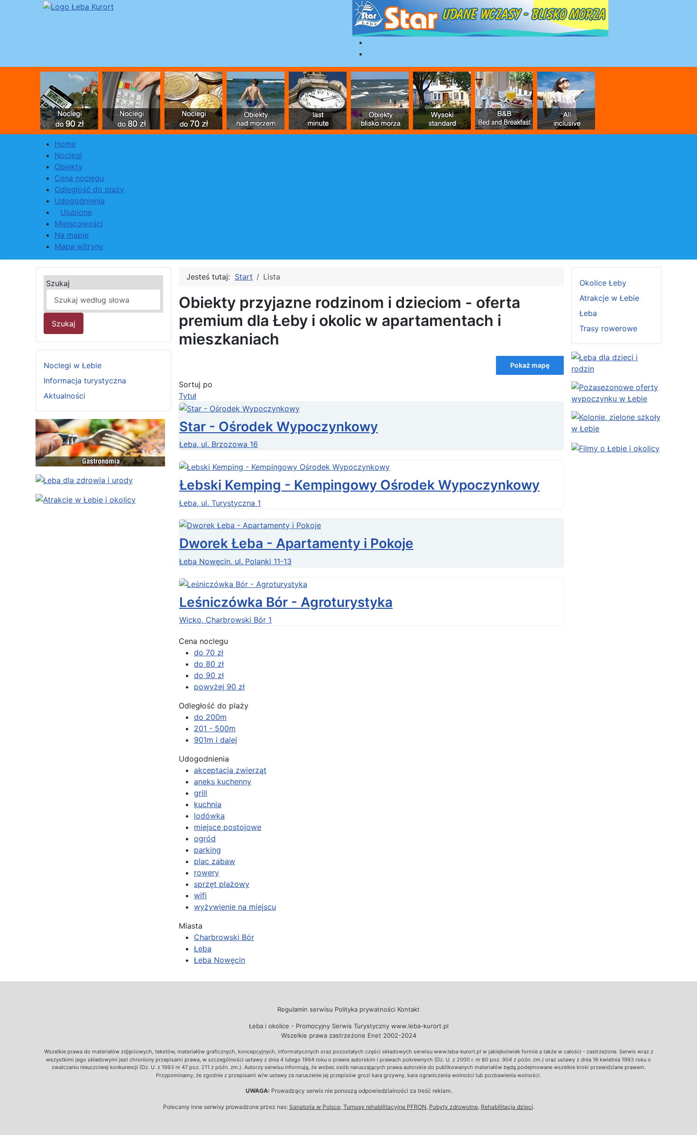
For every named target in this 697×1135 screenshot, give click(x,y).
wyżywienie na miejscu (235, 907)
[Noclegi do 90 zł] (69, 99)
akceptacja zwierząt (230, 770)
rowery (206, 872)
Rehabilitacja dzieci (507, 1106)
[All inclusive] (566, 99)
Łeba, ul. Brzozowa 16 (218, 444)
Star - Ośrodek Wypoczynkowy (278, 427)
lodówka (209, 815)
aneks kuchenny (222, 781)
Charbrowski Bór (224, 937)
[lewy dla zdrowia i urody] (84, 479)
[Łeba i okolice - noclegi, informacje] (78, 5)
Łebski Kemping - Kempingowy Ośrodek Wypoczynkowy (359, 485)
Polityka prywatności (365, 1009)
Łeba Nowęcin (219, 960)
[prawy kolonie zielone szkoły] (616, 422)
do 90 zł (209, 675)
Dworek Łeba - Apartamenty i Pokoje (296, 543)
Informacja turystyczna (85, 380)
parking (207, 850)
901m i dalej (215, 739)
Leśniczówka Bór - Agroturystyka (286, 602)
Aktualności (64, 395)
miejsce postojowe (227, 827)
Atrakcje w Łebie (609, 298)
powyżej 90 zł (219, 686)
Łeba (202, 948)
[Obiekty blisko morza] (380, 99)
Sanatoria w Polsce (314, 1106)
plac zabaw (214, 861)
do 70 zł (208, 652)
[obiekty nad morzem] (255, 99)
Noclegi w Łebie (72, 365)
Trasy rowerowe (608, 328)
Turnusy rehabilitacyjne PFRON (384, 1106)
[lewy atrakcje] (86, 498)
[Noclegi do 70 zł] (193, 99)
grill (200, 793)
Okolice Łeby (602, 283)
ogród (205, 838)
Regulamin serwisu (305, 1009)
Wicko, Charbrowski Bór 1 (225, 619)
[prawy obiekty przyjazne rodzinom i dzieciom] (616, 362)
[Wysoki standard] (442, 99)
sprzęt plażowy (221, 884)
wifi (200, 895)
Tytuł (187, 395)
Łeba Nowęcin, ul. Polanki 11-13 (235, 561)
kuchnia (207, 804)
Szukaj (58, 283)
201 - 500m (215, 728)
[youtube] (615, 447)
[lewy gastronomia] (100, 442)
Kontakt (408, 1009)
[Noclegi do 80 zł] (131, 99)
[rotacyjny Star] (480, 17)
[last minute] (318, 99)
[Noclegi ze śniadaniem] (504, 99)
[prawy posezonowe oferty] (616, 392)
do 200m (210, 717)
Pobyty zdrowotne (453, 1106)
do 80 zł (209, 664)
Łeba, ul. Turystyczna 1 (220, 503)
